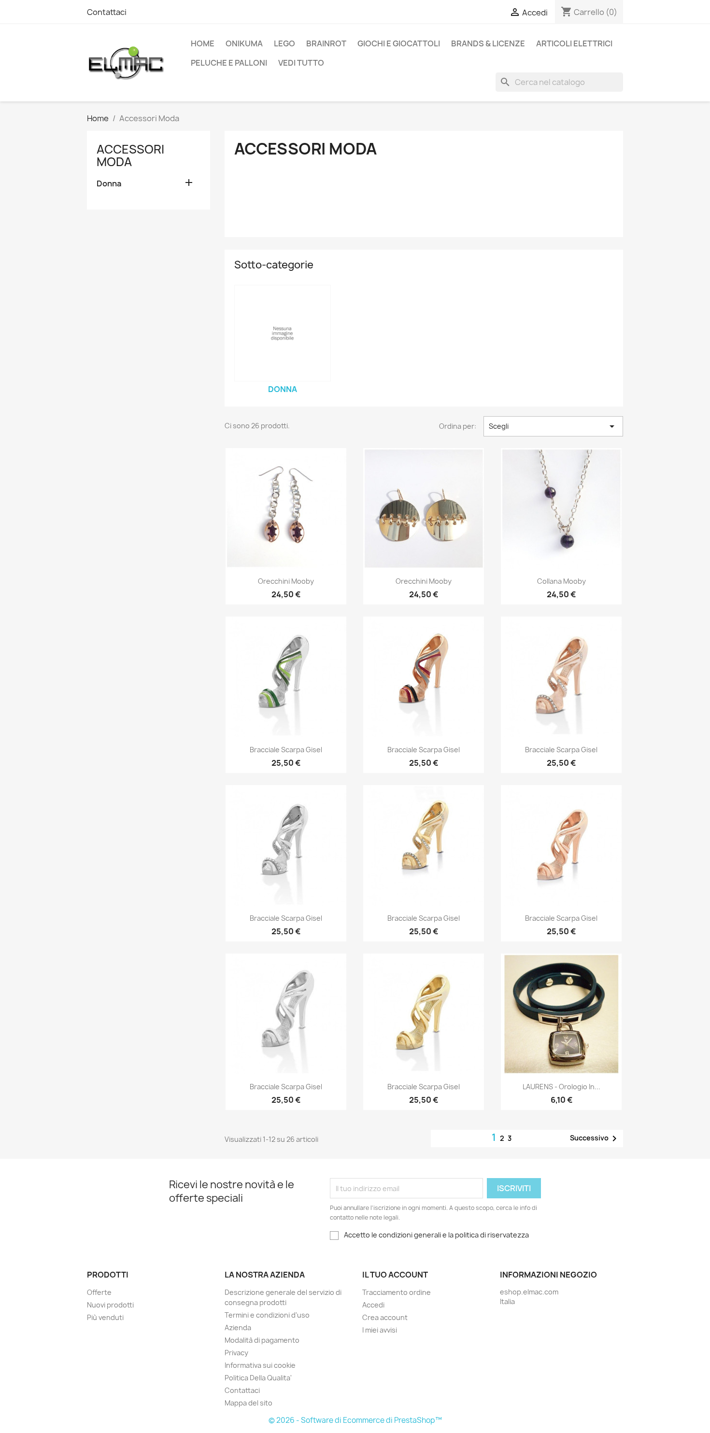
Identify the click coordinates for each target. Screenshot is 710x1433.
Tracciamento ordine (396, 1292)
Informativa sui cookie (260, 1365)
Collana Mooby (561, 581)
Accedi (373, 1304)
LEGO (284, 43)
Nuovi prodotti (110, 1304)
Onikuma (244, 43)
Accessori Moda (130, 155)
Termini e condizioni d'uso (267, 1315)
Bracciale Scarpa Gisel (286, 749)
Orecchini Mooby (286, 581)
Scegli (553, 426)
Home (202, 43)
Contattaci (107, 12)
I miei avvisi (379, 1330)
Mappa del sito (248, 1402)
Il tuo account (395, 1274)
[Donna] (282, 333)
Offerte (99, 1292)
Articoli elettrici (574, 43)
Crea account (385, 1317)
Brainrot (326, 43)
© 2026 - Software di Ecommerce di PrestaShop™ (355, 1420)
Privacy (236, 1352)
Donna (109, 184)
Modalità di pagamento (262, 1340)
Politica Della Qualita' (258, 1377)
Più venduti (105, 1317)
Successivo (595, 1138)
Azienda (238, 1327)
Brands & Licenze (488, 43)
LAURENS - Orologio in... (561, 1086)
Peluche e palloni (229, 62)
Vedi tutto (301, 62)
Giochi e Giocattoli (398, 43)
